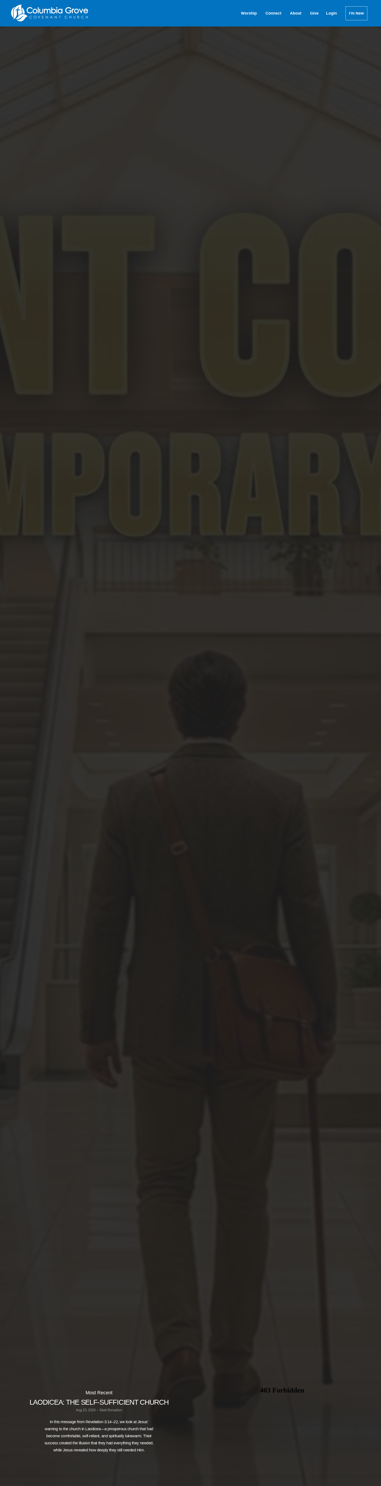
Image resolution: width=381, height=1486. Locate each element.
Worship (249, 13)
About (296, 13)
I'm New (356, 13)
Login (332, 13)
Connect (273, 13)
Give (314, 13)
